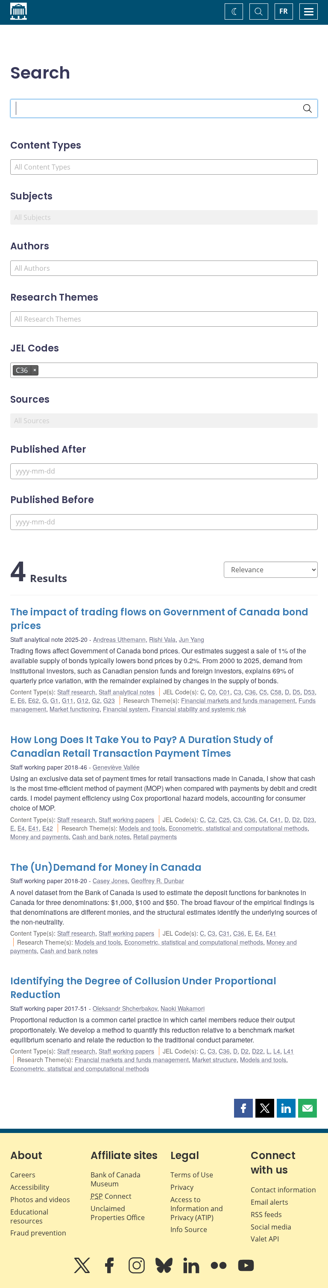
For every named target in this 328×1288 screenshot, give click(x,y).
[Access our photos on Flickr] (219, 1271)
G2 (96, 700)
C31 (224, 933)
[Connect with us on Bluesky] (165, 1271)
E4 (21, 828)
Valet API (265, 1239)
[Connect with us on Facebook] (110, 1271)
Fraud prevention (38, 1233)
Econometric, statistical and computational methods (238, 828)
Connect (111, 1196)
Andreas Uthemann (119, 639)
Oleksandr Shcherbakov (125, 1008)
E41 (33, 828)
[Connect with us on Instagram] (137, 1271)
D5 (296, 692)
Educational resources (29, 1216)
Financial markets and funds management (238, 700)
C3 (237, 692)
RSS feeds (266, 1214)
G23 (109, 700)
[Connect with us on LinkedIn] (192, 1271)
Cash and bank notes (101, 836)
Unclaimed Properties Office (118, 1213)
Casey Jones (110, 880)
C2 (211, 819)
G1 (54, 700)
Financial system (125, 709)
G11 (67, 700)
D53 (309, 692)
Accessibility (29, 1187)
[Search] (307, 108)
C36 (250, 692)
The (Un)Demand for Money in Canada (106, 867)
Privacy (181, 1187)
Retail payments (155, 836)
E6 (21, 700)
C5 (263, 692)
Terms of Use (191, 1175)
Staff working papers (126, 819)
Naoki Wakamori (183, 1008)
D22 (257, 1051)
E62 (33, 700)
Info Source (188, 1229)
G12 (82, 700)
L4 (276, 1051)
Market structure (214, 1059)
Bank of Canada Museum (116, 1179)
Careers (22, 1175)
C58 (275, 692)
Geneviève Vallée (116, 767)
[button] (243, 1108)
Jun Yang (191, 639)
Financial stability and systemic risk (199, 709)
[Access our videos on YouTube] (246, 1271)
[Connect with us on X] (83, 1271)
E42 (47, 828)
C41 (275, 819)
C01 (224, 692)
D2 (296, 819)
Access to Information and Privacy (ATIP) (196, 1208)
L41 (289, 1051)
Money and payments (39, 836)
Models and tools (142, 828)
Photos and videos (40, 1199)
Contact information (283, 1189)
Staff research (76, 692)
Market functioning (75, 709)
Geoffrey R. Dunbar (157, 880)
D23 (308, 819)
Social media (271, 1227)
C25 (224, 819)
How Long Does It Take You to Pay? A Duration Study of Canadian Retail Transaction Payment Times (141, 746)
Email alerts (269, 1202)
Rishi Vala (162, 639)
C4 (262, 819)
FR (283, 11)
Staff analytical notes (127, 692)
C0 (212, 692)
